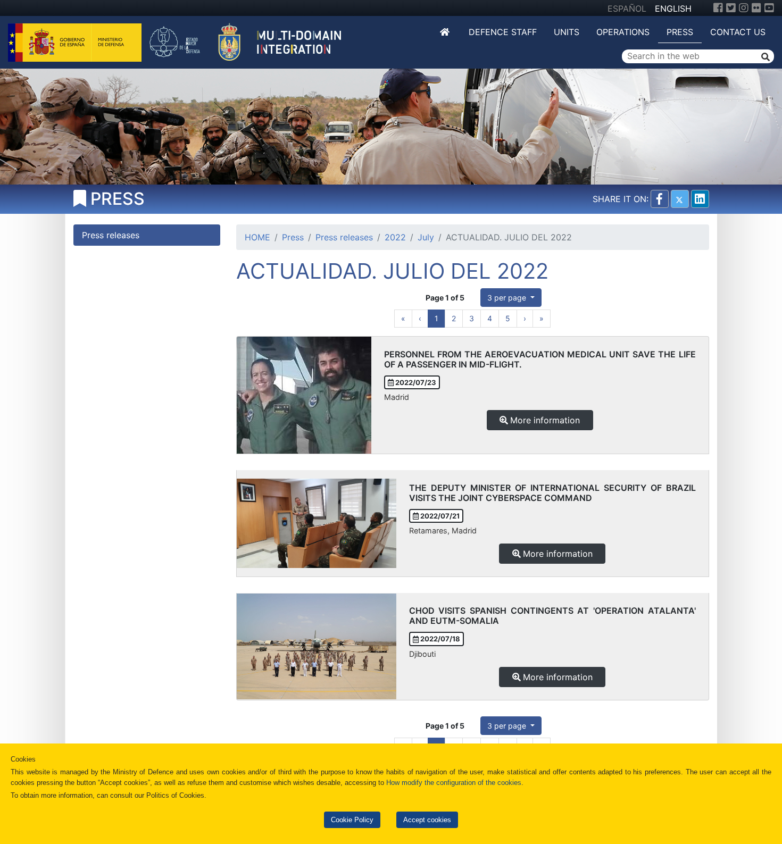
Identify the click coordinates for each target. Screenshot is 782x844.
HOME (257, 237)
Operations (623, 32)
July (426, 237)
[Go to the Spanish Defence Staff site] (251, 41)
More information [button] (545, 420)
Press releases (344, 237)
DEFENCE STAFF (503, 32)
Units (566, 32)
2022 (395, 237)
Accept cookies (427, 820)
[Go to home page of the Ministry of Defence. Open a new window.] (76, 41)
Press (680, 32)
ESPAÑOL (627, 8)
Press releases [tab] (110, 235)
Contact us (738, 32)
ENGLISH (673, 8)
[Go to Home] (445, 32)
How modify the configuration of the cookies (453, 783)
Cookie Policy (352, 820)
